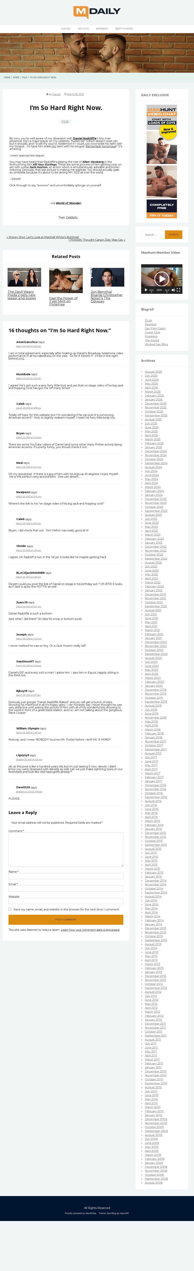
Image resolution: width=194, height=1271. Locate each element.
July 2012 (151, 996)
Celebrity (72, 217)
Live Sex (65, 28)
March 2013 (152, 964)
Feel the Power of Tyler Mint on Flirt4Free (63, 301)
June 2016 (151, 809)
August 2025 (153, 419)
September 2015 (156, 845)
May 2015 (151, 860)
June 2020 (152, 666)
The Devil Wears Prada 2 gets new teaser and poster (22, 295)
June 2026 (152, 379)
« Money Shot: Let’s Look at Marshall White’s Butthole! (43, 237)
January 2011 (153, 1067)
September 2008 (156, 1179)
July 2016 (151, 805)
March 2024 (153, 487)
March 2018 (152, 729)
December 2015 (155, 833)
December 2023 (156, 499)
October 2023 (154, 507)
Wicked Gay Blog (156, 344)
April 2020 (151, 674)
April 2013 (151, 960)
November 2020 (156, 646)
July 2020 (151, 662)
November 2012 (155, 980)
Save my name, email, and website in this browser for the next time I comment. (66, 909)
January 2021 (153, 638)
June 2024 (152, 475)
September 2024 (156, 463)
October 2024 (154, 459)
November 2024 (156, 455)
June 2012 (151, 1000)
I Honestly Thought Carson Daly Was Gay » (97, 240)
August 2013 (153, 944)
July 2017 (151, 757)
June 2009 (152, 1143)
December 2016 (155, 785)
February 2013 (154, 968)
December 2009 (156, 1119)
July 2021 (151, 614)
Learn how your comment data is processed (90, 930)
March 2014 (152, 916)
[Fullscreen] (178, 290)
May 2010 (151, 1099)
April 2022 (151, 578)
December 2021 (155, 594)
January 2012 (153, 1019)
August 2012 (153, 992)
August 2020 (153, 658)
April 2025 (151, 435)
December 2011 (155, 1023)
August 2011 (153, 1039)
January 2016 (153, 829)
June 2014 (151, 904)
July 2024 (151, 471)
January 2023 (153, 542)
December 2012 (155, 976)
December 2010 (156, 1071)
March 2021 (152, 630)
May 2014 (151, 908)
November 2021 (155, 598)
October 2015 (154, 841)
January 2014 (153, 924)
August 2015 (153, 849)
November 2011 (155, 1027)
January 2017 (153, 781)
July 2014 (151, 900)
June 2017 (151, 761)
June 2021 (151, 618)
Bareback (102, 28)
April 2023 (151, 531)
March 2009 (153, 1155)
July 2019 (151, 709)
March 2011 (152, 1059)
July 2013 (151, 948)
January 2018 (153, 737)
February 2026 (154, 395)
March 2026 (152, 391)
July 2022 (151, 566)
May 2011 (151, 1051)
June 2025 (151, 427)
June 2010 (152, 1095)
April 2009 (151, 1151)
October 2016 (154, 793)
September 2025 (156, 415)
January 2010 (153, 1115)
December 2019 (155, 690)
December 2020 (156, 642)
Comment (16, 831)
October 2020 (154, 650)
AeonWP (124, 1213)
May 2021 (151, 622)
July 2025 (151, 423)
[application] (161, 279)
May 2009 (151, 1147)
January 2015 (153, 876)
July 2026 (151, 375)
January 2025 (153, 447)
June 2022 (152, 570)
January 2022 (153, 590)
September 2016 (156, 797)
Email (13, 884)
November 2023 (156, 503)
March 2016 (152, 821)
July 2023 (151, 519)
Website (14, 896)
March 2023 (152, 534)
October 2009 (154, 1127)
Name (14, 871)
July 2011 (150, 1043)
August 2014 (153, 896)
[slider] (159, 290)
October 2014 (154, 888)
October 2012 (154, 984)
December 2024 (156, 451)
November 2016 (155, 789)
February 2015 (154, 872)
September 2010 (156, 1083)
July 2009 (151, 1139)
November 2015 (155, 837)
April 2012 (151, 1008)
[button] (161, 279)
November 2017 (155, 741)
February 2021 (154, 634)
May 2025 (151, 431)
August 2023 (153, 515)
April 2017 (151, 769)
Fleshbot (150, 324)
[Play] (146, 290)
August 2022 (153, 562)
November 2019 (155, 694)
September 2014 (156, 892)
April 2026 (151, 387)
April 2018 (151, 725)
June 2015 (151, 857)
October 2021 (154, 602)
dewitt (56, 94)
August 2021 (153, 610)
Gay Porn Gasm (155, 328)
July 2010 (151, 1091)
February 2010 (154, 1111)
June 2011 (151, 1047)
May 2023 (151, 527)
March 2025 (152, 439)
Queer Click (152, 332)
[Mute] (173, 290)
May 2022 (151, 574)
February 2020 (154, 682)
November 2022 (156, 550)
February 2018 (154, 733)
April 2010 (151, 1103)
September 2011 (156, 1035)
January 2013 (153, 972)
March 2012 (152, 1012)
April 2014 (151, 912)
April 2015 (151, 864)
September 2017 (156, 749)
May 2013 (151, 956)
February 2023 (154, 538)
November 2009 (156, 1123)
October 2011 (153, 1031)
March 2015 (152, 868)
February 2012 (154, 1016)
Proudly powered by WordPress (80, 1213)
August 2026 (153, 372)
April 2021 (151, 626)
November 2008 (156, 1171)
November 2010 (156, 1075)
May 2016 (151, 813)
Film (65, 121)
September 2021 (156, 606)
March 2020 (153, 678)
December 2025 (155, 403)
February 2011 (154, 1063)
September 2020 (156, 654)
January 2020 (154, 686)
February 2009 (154, 1159)
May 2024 (151, 479)
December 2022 (156, 546)
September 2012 (156, 988)
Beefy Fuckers (124, 28)
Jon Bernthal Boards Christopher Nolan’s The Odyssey (107, 296)
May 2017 (151, 765)
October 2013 (154, 936)
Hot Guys (83, 28)
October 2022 (154, 554)
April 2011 (151, 1055)
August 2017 (153, 753)
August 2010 (153, 1087)
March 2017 (152, 773)
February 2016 (154, 825)
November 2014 (155, 884)
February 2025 (154, 443)
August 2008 (154, 1182)
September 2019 (156, 701)
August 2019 (153, 705)
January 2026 (153, 399)
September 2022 (156, 558)
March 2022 (152, 582)
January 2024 (154, 495)
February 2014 (154, 920)
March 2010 (152, 1107)
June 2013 (151, 952)
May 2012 (151, 1004)
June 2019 (151, 713)
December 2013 (155, 928)
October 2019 (154, 697)
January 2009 (154, 1163)
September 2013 (156, 940)
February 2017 (154, 777)
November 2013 (155, 932)
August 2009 (153, 1135)
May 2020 (151, 670)
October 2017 (154, 745)
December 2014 (155, 880)
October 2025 (154, 411)
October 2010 (154, 1079)
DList (148, 320)
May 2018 (151, 721)
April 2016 (151, 817)
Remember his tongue (101, 146)
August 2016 (153, 801)
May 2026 (151, 383)
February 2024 (154, 491)
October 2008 (154, 1175)
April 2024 (151, 483)
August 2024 (153, 467)
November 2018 (156, 717)
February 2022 (154, 586)
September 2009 (156, 1131)
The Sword (152, 340)
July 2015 (151, 853)
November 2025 (155, 407)
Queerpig (151, 336)
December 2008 (156, 1167)
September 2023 (156, 511)
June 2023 (152, 523)
